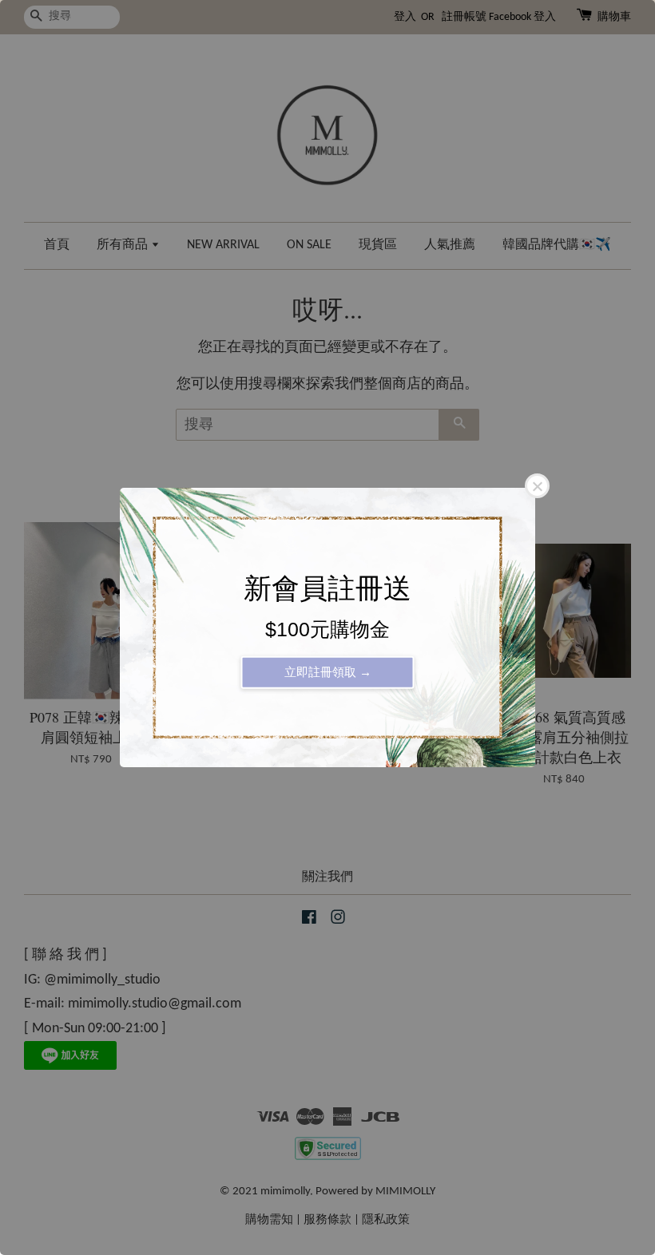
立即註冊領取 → (327, 672)
